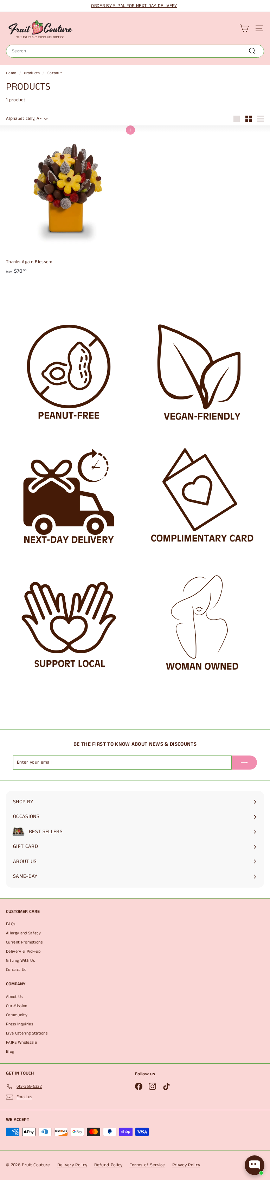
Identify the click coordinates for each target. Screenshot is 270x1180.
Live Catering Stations (26, 1033)
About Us (14, 997)
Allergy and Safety (23, 933)
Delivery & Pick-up (23, 951)
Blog (10, 1052)
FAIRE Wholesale (21, 1042)
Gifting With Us (20, 961)
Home (11, 73)
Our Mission (16, 1006)
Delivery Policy (72, 1165)
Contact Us (16, 970)
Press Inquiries (19, 1024)
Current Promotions (24, 942)
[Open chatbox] (254, 1165)
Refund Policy (108, 1165)
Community (16, 1015)
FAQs (10, 924)
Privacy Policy (186, 1165)
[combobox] (135, 51)
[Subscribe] (244, 763)
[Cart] (244, 28)
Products (32, 73)
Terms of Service (147, 1165)
